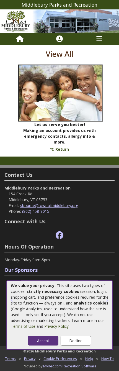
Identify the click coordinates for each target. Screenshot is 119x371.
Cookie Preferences (60, 358)
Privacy (29, 358)
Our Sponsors (21, 270)
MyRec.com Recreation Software (70, 366)
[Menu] (99, 39)
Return (61, 149)
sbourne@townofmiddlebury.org (49, 205)
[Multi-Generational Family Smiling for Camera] (60, 92)
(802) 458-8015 (35, 211)
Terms (10, 358)
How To (107, 358)
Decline (75, 340)
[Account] (59, 39)
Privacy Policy (56, 326)
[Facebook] (59, 235)
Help (89, 358)
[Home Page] (20, 39)
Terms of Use (23, 326)
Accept (43, 340)
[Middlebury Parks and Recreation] (59, 21)
